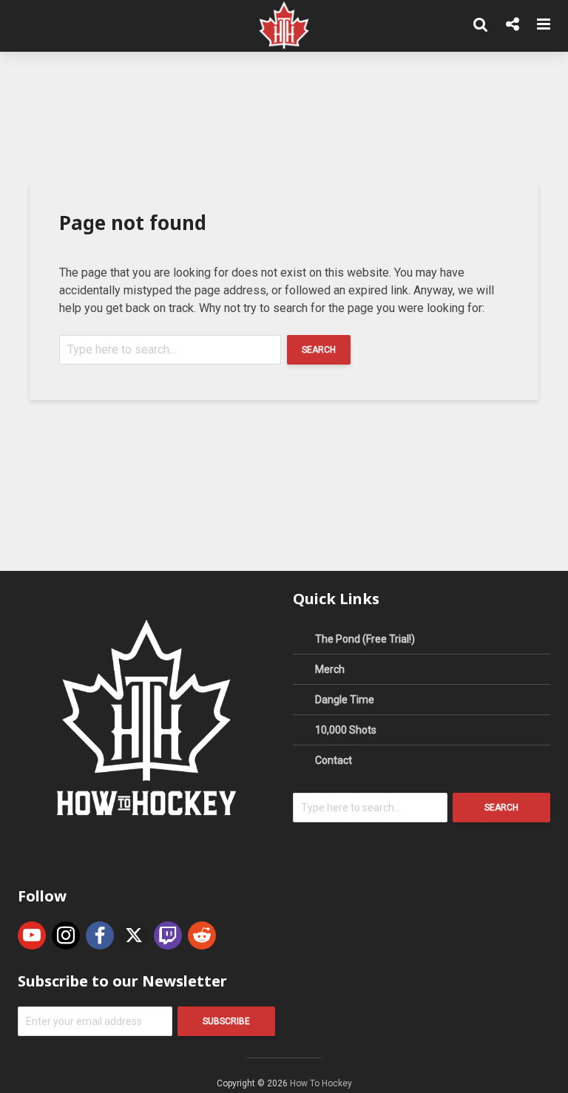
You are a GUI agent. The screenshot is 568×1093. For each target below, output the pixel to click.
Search (319, 350)
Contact (333, 760)
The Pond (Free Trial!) (365, 639)
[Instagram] (66, 935)
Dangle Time (344, 699)
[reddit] (202, 935)
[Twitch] (168, 935)
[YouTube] (32, 935)
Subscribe (226, 1021)
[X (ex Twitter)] (134, 935)
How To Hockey (321, 1083)
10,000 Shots (345, 730)
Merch (330, 669)
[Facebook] (100, 935)
